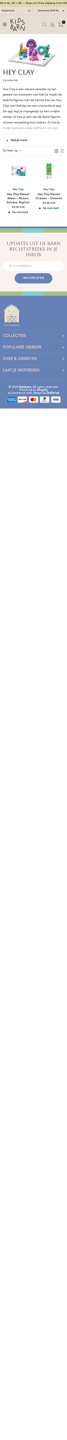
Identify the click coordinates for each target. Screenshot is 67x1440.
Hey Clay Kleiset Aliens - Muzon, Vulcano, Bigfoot (18, 198)
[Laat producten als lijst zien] (62, 151)
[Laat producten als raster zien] (56, 151)
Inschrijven (33, 278)
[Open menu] (5, 24)
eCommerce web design (25, 393)
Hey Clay (18, 189)
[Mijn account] (52, 24)
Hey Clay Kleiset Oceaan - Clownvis (49, 196)
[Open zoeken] (44, 24)
